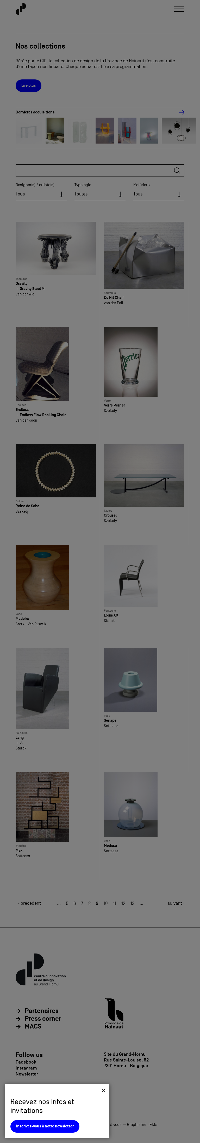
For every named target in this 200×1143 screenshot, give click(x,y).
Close (103, 1090)
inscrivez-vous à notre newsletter (45, 1126)
